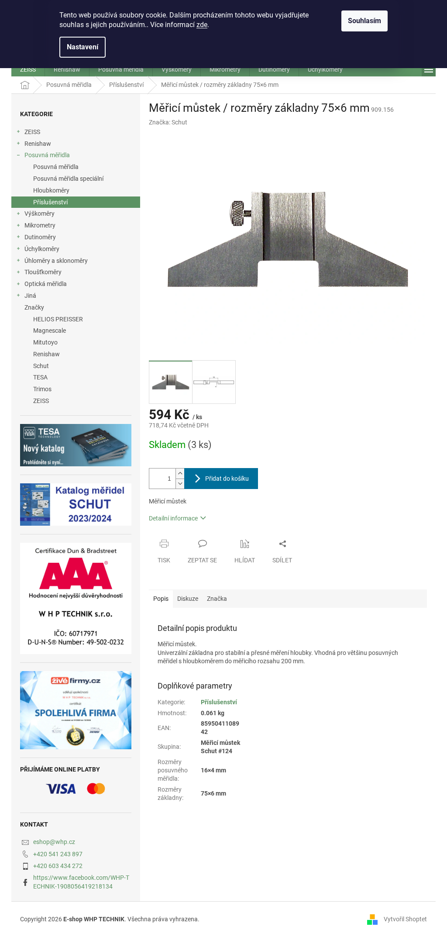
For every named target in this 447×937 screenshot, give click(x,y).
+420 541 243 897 (58, 854)
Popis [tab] (160, 598)
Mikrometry (39, 225)
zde (201, 25)
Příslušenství (50, 202)
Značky (34, 307)
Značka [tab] (217, 598)
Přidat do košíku (227, 478)
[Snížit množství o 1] (179, 484)
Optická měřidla (45, 283)
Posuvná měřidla (47, 155)
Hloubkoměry (51, 190)
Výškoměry (39, 213)
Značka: (168, 122)
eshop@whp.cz (54, 841)
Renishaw (37, 143)
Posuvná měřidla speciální (68, 178)
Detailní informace (173, 518)
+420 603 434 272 (58, 865)
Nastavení (82, 47)
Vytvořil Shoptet (405, 918)
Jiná (30, 295)
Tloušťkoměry (43, 272)
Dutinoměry (40, 237)
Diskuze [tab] (187, 598)
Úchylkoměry (41, 248)
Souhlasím (364, 21)
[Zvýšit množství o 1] (179, 473)
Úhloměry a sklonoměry (56, 260)
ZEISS (32, 131)
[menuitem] (28, 69)
